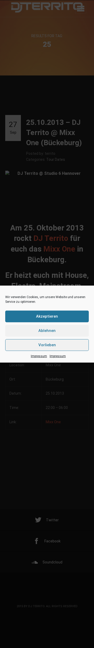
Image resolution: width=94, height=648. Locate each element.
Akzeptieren (47, 316)
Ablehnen (47, 330)
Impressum (39, 356)
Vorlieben (47, 345)
